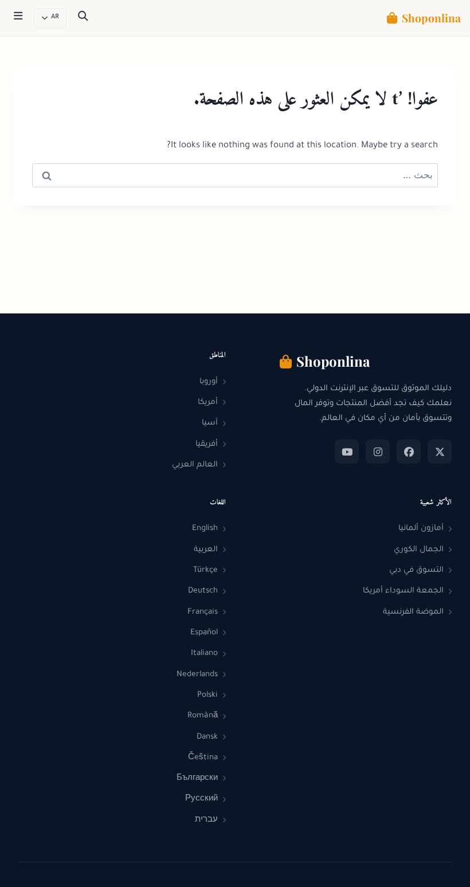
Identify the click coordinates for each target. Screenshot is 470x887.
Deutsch (203, 591)
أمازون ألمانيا (421, 528)
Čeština (203, 757)
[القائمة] (18, 18)
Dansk (207, 737)
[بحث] (83, 18)
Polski (207, 695)
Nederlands (197, 674)
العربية (206, 549)
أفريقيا (206, 444)
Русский (201, 799)
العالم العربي (195, 465)
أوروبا (208, 382)
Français (202, 612)
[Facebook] (409, 451)
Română (202, 716)
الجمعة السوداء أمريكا (403, 591)
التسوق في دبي (416, 570)
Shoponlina (431, 17)
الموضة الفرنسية (413, 612)
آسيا (210, 423)
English (205, 528)
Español (204, 633)
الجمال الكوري (419, 549)
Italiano (204, 653)
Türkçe (205, 570)
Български (197, 778)
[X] (440, 451)
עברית (206, 820)
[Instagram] (378, 451)
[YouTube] (347, 451)
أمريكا (208, 402)
